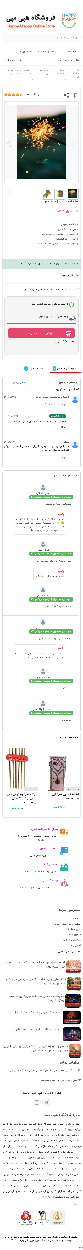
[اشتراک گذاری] (66, 96)
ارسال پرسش (18, 382)
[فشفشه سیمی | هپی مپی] (41, 31)
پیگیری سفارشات (14, 60)
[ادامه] (77, 1204)
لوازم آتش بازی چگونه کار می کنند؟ (38, 1013)
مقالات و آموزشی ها (69, 60)
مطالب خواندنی (69, 951)
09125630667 (48, 1081)
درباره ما (76, 919)
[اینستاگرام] (37, 1102)
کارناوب (24, 1240)
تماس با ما (75, 945)
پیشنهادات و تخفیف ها (49, 51)
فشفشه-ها (60, 289)
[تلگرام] (46, 1102)
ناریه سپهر (67, 275)
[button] (9, 143)
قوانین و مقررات (72, 934)
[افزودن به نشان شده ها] (76, 96)
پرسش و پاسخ (64, 368)
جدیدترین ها (25, 51)
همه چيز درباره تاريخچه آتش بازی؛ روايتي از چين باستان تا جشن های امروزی (35, 1048)
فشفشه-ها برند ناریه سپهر (38, 289)
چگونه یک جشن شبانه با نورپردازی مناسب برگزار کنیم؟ (36, 998)
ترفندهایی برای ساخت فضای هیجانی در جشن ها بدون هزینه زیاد (36, 981)
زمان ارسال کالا (73, 929)
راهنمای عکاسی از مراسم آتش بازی (37, 1029)
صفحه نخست (72, 51)
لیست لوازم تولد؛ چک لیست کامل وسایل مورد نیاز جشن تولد (35, 964)
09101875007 (63, 1081)
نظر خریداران (35, 368)
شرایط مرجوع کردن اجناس (67, 924)
